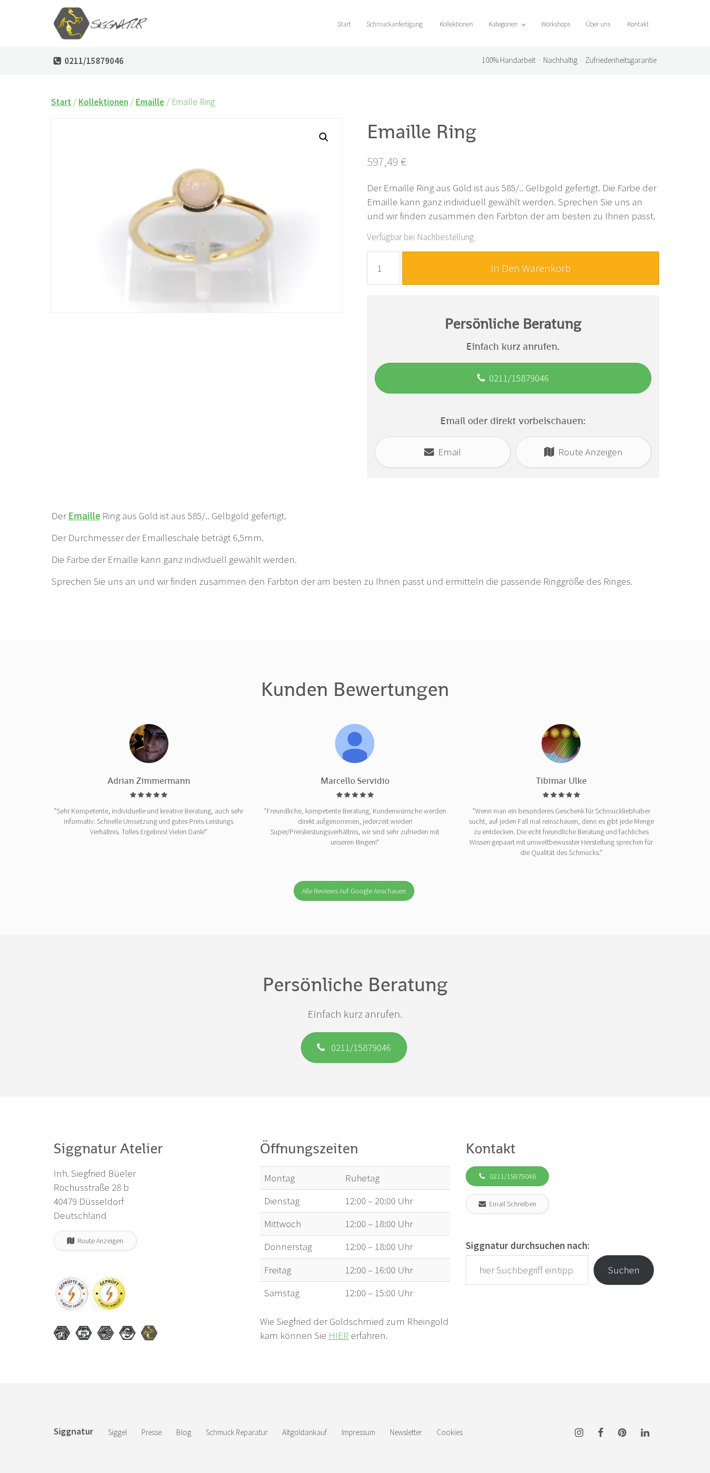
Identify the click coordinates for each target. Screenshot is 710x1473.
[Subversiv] (105, 1333)
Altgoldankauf (304, 1432)
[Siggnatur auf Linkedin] (645, 1433)
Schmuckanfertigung (394, 24)
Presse (151, 1432)
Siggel (117, 1432)
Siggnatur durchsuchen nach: (527, 1245)
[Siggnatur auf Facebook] (600, 1433)
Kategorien (504, 24)
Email (447, 451)
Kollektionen (455, 24)
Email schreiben (511, 1203)
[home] (100, 13)
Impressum (358, 1432)
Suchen (624, 1270)
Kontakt (637, 24)
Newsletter (406, 1432)
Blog (183, 1432)
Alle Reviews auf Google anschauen (354, 891)
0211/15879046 (517, 378)
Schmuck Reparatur (237, 1432)
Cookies (450, 1432)
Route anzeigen (588, 451)
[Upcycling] (62, 1333)
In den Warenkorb (531, 268)
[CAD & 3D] (83, 1333)
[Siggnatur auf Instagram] (579, 1433)
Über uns (598, 24)
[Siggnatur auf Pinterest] (622, 1433)
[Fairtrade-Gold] (127, 1333)
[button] (323, 137)
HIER (338, 1335)
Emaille (150, 102)
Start (343, 24)
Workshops (555, 24)
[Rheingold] (149, 1333)
